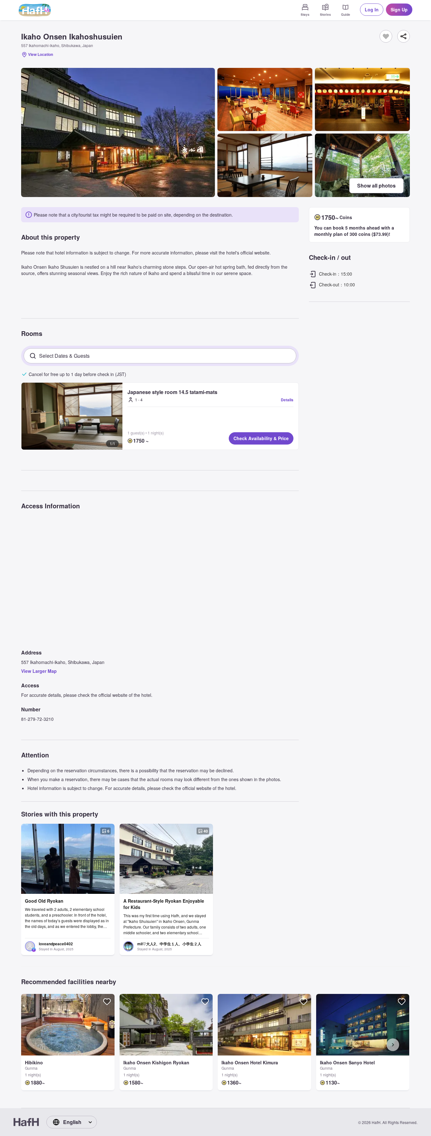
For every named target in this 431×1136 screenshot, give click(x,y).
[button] (71, 416)
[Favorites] (386, 36)
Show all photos (376, 185)
